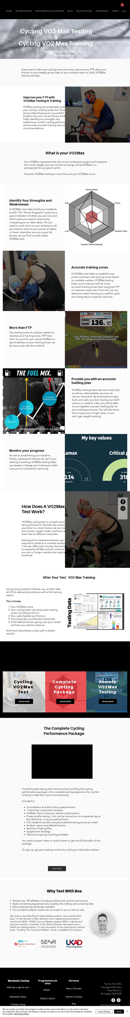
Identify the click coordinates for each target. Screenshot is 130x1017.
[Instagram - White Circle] (118, 1000)
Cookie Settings (104, 1011)
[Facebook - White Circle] (113, 1000)
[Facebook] (122, 501)
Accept (119, 1011)
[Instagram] (122, 508)
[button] (122, 4)
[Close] (126, 1011)
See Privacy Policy (21, 1014)
